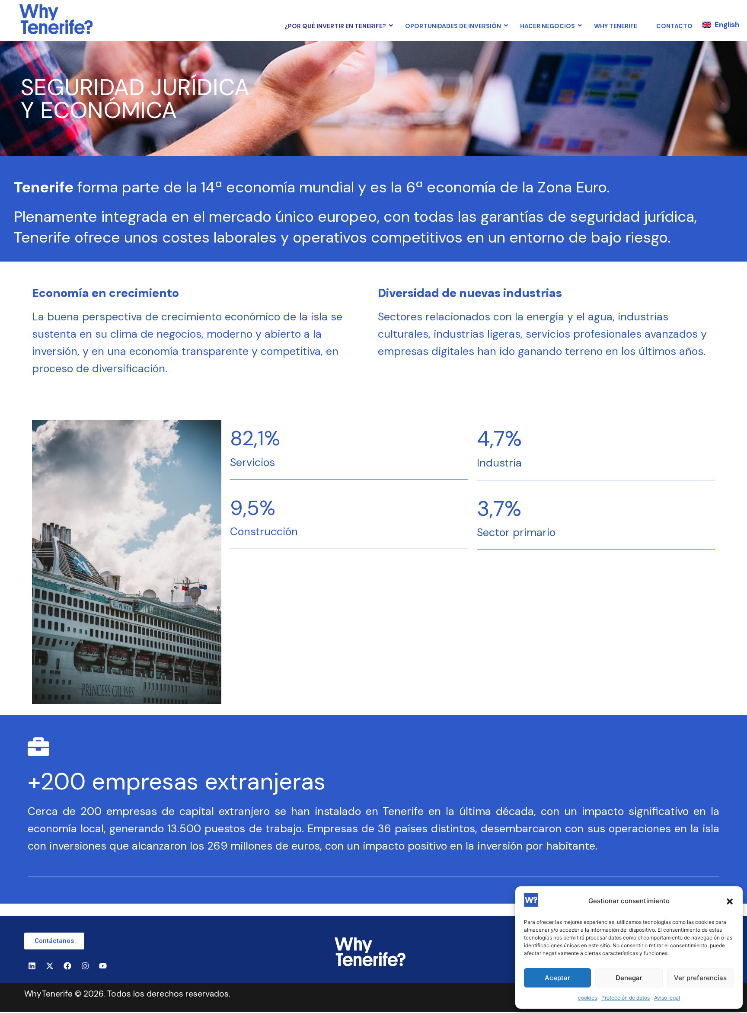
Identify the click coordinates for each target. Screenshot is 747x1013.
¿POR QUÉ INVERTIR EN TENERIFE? (335, 26)
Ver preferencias (700, 978)
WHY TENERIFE (615, 26)
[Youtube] (103, 966)
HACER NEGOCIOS (547, 26)
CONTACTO (674, 26)
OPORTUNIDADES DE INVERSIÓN (453, 26)
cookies (587, 997)
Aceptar (557, 978)
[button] (729, 901)
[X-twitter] (49, 966)
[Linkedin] (32, 966)
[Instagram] (85, 966)
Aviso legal (667, 997)
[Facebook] (67, 966)
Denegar (629, 978)
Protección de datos (625, 997)
